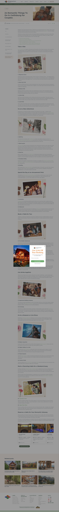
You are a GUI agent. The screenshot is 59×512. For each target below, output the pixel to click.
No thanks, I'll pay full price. (37, 263)
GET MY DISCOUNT (38, 261)
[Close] (45, 246)
